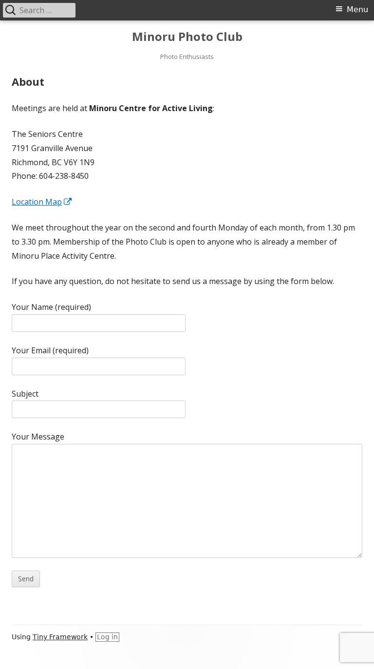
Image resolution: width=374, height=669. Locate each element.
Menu (357, 9)
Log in (107, 637)
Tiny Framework (60, 637)
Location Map (42, 201)
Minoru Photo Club (187, 36)
